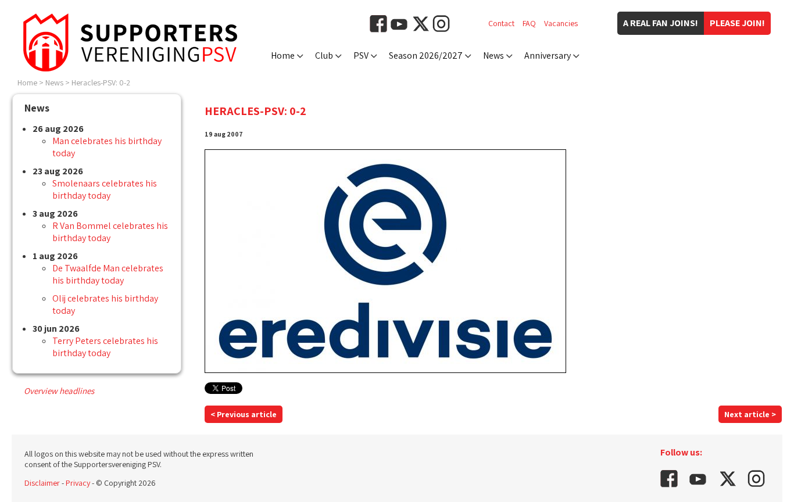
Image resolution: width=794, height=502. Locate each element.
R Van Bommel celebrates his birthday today (110, 232)
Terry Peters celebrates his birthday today (105, 347)
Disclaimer (42, 483)
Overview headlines (59, 390)
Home (283, 55)
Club (324, 55)
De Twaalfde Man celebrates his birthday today (107, 274)
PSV (361, 55)
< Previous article (243, 414)
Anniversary (547, 55)
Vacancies (561, 23)
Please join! (737, 23)
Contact (501, 23)
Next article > (750, 414)
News (493, 55)
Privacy (78, 483)
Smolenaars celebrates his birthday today (104, 189)
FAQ (529, 23)
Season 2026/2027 (426, 55)
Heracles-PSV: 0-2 (100, 82)
